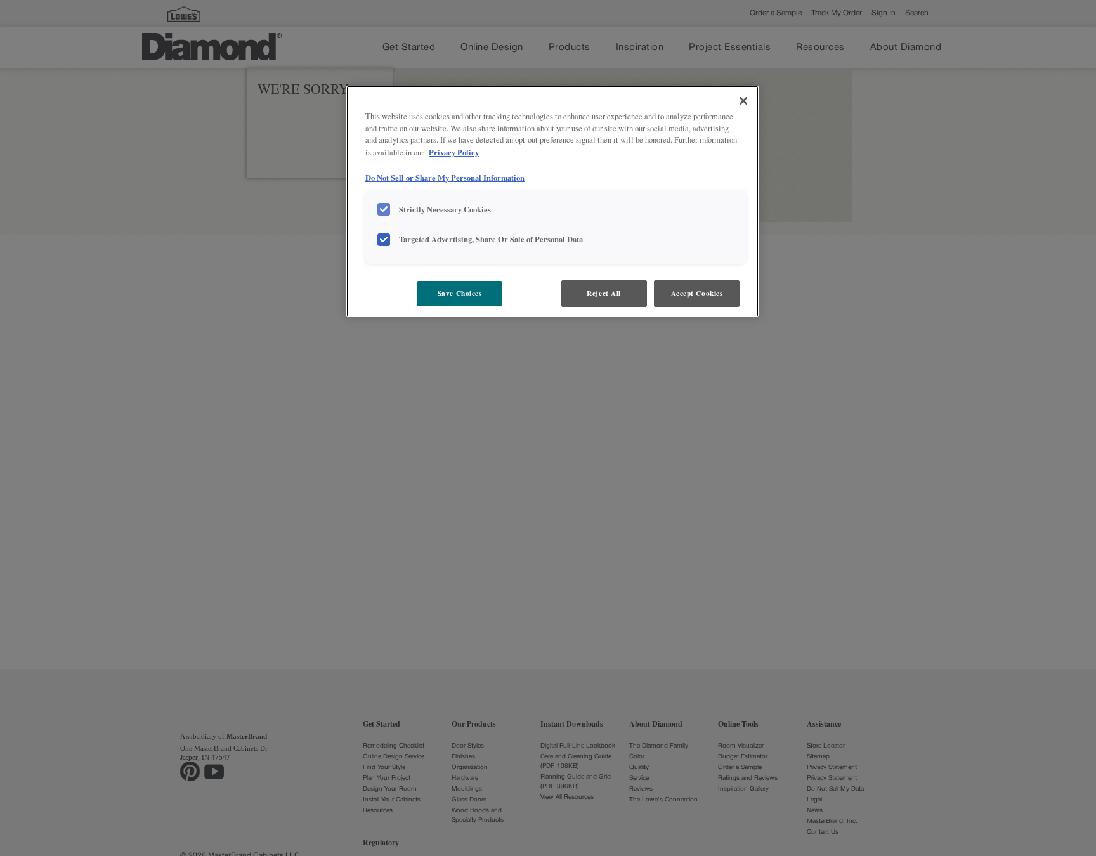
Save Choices (460, 293)
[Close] (743, 101)
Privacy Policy (454, 153)
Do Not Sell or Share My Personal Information (445, 177)
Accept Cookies (697, 293)
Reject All (604, 293)
